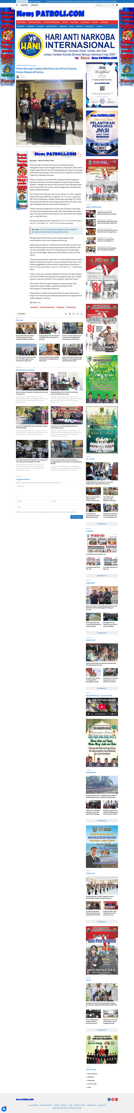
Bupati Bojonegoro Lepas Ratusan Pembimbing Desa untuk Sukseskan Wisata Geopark (110, 812)
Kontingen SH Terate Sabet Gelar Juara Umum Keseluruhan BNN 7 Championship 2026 (110, 624)
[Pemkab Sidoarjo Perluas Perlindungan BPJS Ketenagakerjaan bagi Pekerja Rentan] (93, 672)
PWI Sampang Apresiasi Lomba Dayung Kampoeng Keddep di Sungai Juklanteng (93, 624)
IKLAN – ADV (89, 26)
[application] (102, 707)
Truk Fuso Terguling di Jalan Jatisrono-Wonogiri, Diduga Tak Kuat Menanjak (31, 427)
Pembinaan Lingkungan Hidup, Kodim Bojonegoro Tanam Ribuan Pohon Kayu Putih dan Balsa (93, 913)
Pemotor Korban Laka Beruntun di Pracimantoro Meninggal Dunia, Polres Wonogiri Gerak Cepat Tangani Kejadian (71, 337)
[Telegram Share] (77, 313)
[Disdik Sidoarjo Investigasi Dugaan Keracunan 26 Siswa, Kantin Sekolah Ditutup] (110, 672)
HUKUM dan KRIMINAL (34, 22)
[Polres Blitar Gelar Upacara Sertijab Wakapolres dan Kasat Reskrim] (110, 491)
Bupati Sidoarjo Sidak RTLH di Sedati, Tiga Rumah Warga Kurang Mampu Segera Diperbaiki (107, 222)
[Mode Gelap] (117, 5)
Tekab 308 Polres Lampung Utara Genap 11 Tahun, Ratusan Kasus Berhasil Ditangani (93, 515)
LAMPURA (95, 22)
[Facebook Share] (65, 313)
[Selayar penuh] (115, 714)
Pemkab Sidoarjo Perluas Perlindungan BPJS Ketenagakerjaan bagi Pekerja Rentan (93, 680)
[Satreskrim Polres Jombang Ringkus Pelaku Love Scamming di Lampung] (67, 415)
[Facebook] (109, 1099)
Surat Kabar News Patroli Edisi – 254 (96, 554)
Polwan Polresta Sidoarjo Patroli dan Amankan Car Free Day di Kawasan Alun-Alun (110, 515)
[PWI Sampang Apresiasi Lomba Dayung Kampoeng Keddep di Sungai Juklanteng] (93, 617)
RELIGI (71, 26)
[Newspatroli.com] (50, 14)
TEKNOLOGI (79, 26)
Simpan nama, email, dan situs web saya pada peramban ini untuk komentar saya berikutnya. (47, 512)
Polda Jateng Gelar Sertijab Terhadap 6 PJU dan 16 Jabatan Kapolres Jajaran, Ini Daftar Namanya (100, 897)
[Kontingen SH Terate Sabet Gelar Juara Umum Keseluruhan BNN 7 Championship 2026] (110, 617)
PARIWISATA (63, 26)
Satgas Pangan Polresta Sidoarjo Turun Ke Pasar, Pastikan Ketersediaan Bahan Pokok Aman (99, 483)
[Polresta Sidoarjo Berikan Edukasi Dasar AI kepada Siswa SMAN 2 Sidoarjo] (91, 249)
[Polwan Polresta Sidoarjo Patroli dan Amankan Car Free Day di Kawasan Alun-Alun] (110, 507)
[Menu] (17, 5)
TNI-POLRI (65, 22)
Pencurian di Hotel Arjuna (47, 307)
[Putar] (88, 714)
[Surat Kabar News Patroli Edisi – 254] (102, 543)
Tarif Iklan (56, 1105)
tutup (13, 8)
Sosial (89, 1087)
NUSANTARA (104, 22)
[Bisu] (112, 714)
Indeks (70, 1105)
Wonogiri (33, 65)
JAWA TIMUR (74, 22)
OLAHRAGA (40, 26)
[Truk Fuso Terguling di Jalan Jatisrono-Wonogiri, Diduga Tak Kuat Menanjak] (32, 415)
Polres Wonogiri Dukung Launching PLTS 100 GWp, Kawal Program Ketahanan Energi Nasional (26, 359)
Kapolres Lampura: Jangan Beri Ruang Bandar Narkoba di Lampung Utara (32, 393)
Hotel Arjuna (34, 307)
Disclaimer (64, 1105)
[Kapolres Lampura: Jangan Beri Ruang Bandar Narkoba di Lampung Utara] (32, 381)
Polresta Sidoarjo (92, 1074)
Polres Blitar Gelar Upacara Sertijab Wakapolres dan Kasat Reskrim (109, 498)
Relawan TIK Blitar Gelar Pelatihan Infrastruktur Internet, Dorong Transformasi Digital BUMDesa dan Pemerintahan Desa (110, 913)
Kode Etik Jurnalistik (79, 1105)
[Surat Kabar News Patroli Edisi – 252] (110, 561)
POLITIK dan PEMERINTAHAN (52, 22)
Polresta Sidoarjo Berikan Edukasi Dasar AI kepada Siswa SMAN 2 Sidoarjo (106, 249)
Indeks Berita (34, 5)
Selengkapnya (101, 524)
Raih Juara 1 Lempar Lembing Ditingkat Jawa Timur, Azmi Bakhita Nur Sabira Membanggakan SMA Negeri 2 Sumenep (101, 607)
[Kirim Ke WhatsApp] (81, 313)
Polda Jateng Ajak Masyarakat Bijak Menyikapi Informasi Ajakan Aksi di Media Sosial (49, 359)
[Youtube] (116, 1099)
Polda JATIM (90, 1077)
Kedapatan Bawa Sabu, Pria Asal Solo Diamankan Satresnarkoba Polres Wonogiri (49, 337)
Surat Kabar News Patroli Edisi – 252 (110, 568)
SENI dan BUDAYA (51, 26)
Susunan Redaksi (33, 1105)
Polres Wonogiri (71, 307)
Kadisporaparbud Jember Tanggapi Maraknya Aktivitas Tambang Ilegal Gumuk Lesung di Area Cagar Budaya (101, 796)
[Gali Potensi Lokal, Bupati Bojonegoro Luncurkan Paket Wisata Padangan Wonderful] (93, 804)
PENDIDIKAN (20, 26)
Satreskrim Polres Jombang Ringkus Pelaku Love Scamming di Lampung (64, 427)
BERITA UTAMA (21, 22)
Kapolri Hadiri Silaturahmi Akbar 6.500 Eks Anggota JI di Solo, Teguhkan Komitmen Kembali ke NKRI (25, 337)
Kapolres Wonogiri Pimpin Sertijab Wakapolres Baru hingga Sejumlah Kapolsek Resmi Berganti (72, 359)
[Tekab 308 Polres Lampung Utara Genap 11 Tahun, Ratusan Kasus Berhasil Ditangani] (93, 507)
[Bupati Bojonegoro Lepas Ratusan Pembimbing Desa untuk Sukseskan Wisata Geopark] (110, 804)
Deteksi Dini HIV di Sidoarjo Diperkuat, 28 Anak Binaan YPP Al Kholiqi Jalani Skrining (101, 664)
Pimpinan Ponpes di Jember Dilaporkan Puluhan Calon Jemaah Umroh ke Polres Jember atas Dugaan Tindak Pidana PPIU (106, 213)
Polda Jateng (60, 307)
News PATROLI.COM (65, 1108)
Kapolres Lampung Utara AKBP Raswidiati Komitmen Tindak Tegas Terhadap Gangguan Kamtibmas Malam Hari (93, 498)
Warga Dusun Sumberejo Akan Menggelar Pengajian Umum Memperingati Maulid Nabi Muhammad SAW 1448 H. (101, 1005)
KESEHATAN (30, 26)
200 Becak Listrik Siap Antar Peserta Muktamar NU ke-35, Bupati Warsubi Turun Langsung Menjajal (107, 231)
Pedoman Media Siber (46, 1105)
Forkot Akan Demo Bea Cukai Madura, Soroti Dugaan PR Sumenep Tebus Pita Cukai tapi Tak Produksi (31, 461)
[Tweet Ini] (69, 313)
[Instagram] (112, 1099)
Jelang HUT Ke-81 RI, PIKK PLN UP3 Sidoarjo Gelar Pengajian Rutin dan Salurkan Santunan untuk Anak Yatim (110, 1021)
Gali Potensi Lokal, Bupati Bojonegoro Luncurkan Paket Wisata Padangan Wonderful (93, 812)
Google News (24, 5)
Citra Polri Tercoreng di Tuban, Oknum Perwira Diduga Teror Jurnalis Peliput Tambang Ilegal (105, 240)
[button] (113, 5)
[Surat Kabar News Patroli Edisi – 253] (93, 561)
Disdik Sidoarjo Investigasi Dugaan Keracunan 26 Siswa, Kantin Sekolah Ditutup (110, 680)
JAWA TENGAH (85, 22)
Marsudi (22, 76)
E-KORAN (99, 26)
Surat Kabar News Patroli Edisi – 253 (93, 568)
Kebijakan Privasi (91, 1105)
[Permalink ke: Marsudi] (17, 76)
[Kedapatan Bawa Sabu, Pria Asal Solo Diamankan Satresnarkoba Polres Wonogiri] (49, 328)
